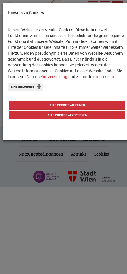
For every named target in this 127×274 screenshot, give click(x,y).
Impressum (105, 76)
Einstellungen (22, 86)
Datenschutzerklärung (47, 76)
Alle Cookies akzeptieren (67, 115)
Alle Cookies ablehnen (67, 105)
